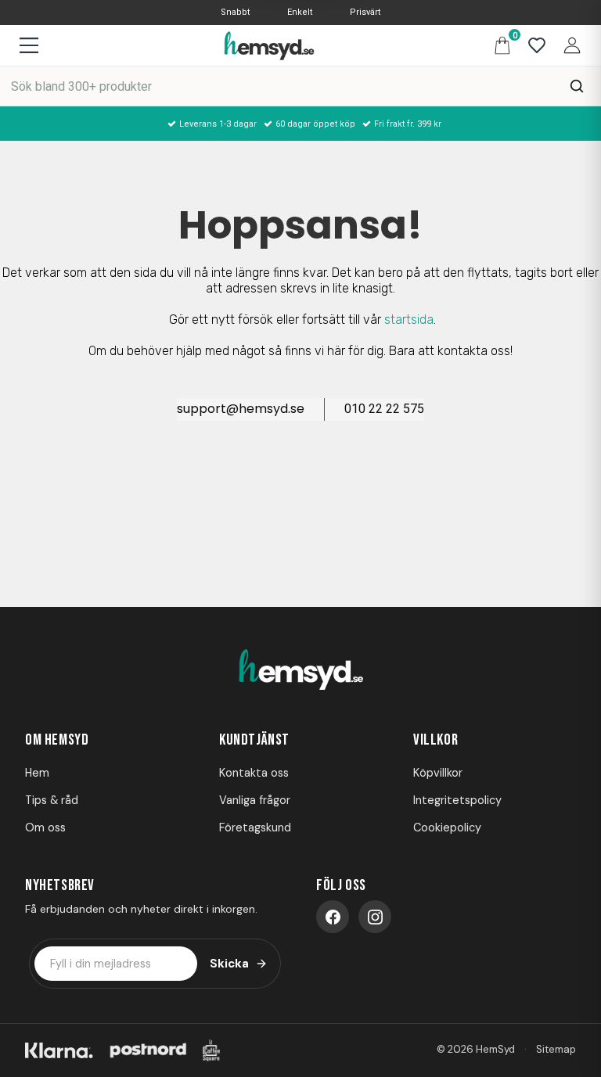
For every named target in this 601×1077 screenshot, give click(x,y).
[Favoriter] (533, 46)
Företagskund (255, 827)
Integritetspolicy (457, 800)
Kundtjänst (254, 740)
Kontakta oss (254, 773)
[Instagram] (374, 916)
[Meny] (28, 45)
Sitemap (556, 1049)
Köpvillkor (437, 773)
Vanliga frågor (254, 800)
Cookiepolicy (447, 827)
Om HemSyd (56, 740)
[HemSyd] (300, 671)
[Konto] (568, 45)
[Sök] (576, 86)
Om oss (45, 827)
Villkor (435, 740)
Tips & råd (51, 800)
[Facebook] (332, 916)
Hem (37, 773)
